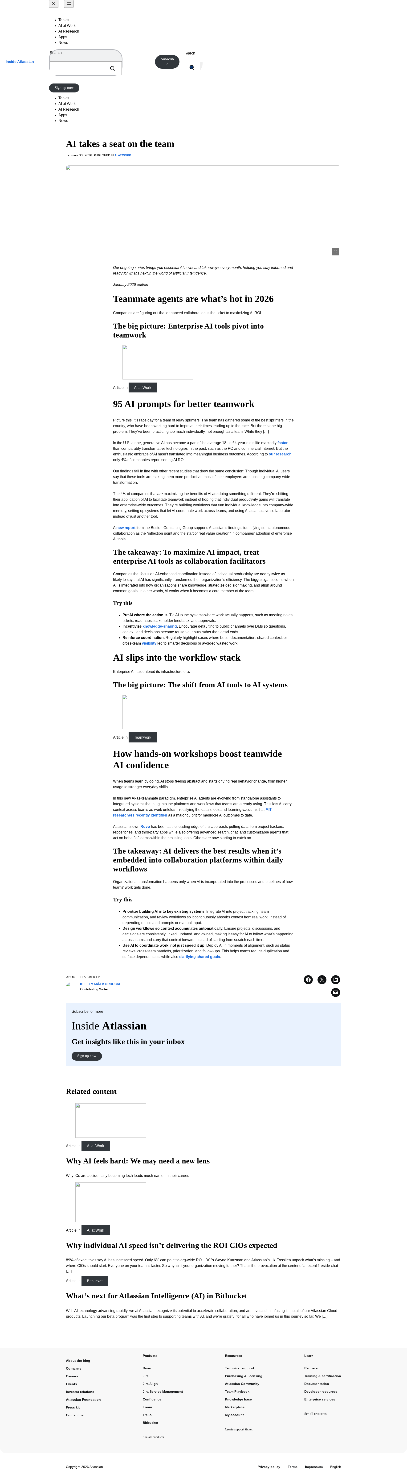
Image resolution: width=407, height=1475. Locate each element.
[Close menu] (53, 4)
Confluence (152, 1399)
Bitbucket (94, 1281)
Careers (72, 1376)
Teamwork (142, 737)
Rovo (145, 827)
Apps (62, 37)
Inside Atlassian (20, 62)
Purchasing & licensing (243, 1376)
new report (125, 528)
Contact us (75, 1415)
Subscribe (167, 61)
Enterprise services (319, 1399)
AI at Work (122, 155)
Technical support (239, 1368)
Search (56, 53)
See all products (153, 1437)
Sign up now (64, 88)
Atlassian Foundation (83, 1399)
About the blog (78, 1360)
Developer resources (321, 1391)
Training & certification (322, 1376)
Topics (63, 20)
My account (234, 1415)
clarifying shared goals (199, 957)
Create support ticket (238, 1429)
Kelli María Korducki (100, 984)
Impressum (314, 1467)
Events (71, 1384)
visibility (149, 643)
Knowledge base (238, 1399)
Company (73, 1368)
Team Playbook (237, 1391)
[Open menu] (68, 4)
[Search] (112, 68)
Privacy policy (269, 1467)
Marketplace (234, 1407)
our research (280, 454)
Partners (311, 1368)
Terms (292, 1467)
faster (282, 443)
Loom (147, 1407)
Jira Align (150, 1384)
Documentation (316, 1384)
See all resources (315, 1414)
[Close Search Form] (202, 67)
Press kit (73, 1407)
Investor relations (80, 1392)
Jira (146, 1376)
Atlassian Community (242, 1384)
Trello (147, 1415)
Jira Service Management (163, 1391)
